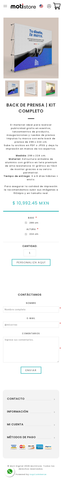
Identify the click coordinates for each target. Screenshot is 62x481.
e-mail (31, 318)
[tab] (31, 295)
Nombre (31, 303)
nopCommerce (38, 474)
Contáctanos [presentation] (30, 295)
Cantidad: (29, 246)
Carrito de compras (57, 6)
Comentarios (31, 333)
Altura (32, 229)
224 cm (33, 234)
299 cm (33, 222)
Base (31, 217)
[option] (12, 88)
